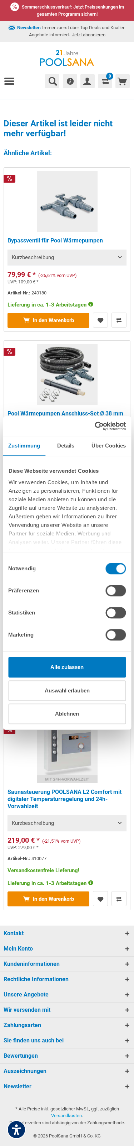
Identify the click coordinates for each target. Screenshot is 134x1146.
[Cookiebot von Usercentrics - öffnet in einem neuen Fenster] (95, 426)
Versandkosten (66, 1115)
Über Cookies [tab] (108, 446)
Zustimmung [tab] (24, 446)
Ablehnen (67, 714)
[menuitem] (12, 81)
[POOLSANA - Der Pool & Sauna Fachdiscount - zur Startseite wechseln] (67, 58)
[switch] (115, 590)
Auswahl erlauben (67, 690)
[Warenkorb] (122, 81)
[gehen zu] (12, 81)
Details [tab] (66, 446)
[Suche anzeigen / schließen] (52, 81)
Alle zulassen (67, 667)
